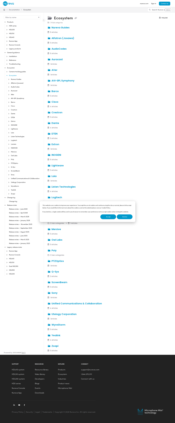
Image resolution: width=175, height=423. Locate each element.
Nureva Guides (16, 79)
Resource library (41, 369)
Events (37, 388)
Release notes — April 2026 (18, 213)
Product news (63, 383)
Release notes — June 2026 (18, 209)
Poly (12, 159)
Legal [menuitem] (37, 412)
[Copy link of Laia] (61, 176)
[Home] (8, 3)
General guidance (13, 52)
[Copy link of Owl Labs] (67, 240)
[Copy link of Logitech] (66, 198)
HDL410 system (18, 369)
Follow (164, 18)
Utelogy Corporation (18, 182)
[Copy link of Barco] (63, 91)
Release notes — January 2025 (19, 243)
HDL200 (12, 30)
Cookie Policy (106, 208)
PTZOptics (14, 163)
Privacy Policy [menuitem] (17, 412)
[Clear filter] (39, 17)
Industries (62, 379)
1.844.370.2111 (86, 374)
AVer (12, 94)
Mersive (14, 152)
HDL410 (11, 37)
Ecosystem (27, 10)
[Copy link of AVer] (62, 70)
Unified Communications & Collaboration (25, 178)
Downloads (39, 393)
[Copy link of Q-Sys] (63, 272)
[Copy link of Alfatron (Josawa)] (78, 38)
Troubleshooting (14, 64)
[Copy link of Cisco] (63, 102)
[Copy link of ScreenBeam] (72, 282)
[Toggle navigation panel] (43, 19)
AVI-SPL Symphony (17, 98)
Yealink (13, 190)
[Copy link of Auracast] (67, 59)
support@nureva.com (90, 369)
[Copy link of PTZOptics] (68, 261)
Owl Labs (14, 155)
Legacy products (15, 49)
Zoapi (13, 194)
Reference (12, 60)
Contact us (164, 3)
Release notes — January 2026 (19, 220)
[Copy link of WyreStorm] (70, 325)
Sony (12, 175)
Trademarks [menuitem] (47, 412)
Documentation (14, 10)
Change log (11, 197)
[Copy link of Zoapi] (63, 346)
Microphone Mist (65, 388)
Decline (124, 217)
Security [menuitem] (29, 412)
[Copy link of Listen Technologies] (80, 187)
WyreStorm (15, 186)
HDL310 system (18, 374)
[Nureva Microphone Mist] (150, 411)
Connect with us (87, 379)
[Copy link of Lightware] (68, 166)
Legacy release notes (14, 247)
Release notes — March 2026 (19, 216)
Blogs (37, 383)
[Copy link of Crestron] (67, 113)
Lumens (13, 144)
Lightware (14, 129)
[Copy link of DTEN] (62, 134)
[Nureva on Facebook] (24, 405)
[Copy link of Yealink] (65, 335)
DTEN (13, 117)
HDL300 (12, 270)
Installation (13, 56)
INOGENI (14, 125)
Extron (13, 121)
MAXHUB (14, 148)
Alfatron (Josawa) (17, 83)
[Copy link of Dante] (63, 123)
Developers (39, 379)
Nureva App (13, 41)
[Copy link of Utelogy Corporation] (81, 314)
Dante (13, 113)
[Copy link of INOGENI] (65, 155)
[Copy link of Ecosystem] (76, 18)
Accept (108, 217)
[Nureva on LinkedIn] (14, 405)
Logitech (14, 140)
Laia (12, 133)
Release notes (12, 205)
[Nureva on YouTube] (19, 405)
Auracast (14, 91)
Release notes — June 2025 (18, 236)
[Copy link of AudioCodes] (71, 49)
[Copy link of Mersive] (65, 229)
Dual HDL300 (13, 266)
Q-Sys (13, 167)
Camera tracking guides (17, 71)
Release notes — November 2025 (20, 224)
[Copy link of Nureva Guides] (74, 28)
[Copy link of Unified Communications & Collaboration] (106, 304)
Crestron (14, 110)
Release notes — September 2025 (20, 228)
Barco (13, 102)
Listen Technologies (17, 136)
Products (10, 22)
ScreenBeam (15, 171)
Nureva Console (14, 45)
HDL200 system (18, 379)
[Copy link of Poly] (61, 251)
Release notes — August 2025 (19, 232)
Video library (40, 374)
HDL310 (11, 33)
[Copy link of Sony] (62, 293)
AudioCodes (15, 87)
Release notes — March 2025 (19, 239)
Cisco (13, 106)
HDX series (13, 26)
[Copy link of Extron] (63, 144)
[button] (160, 10)
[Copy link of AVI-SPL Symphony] (79, 81)
